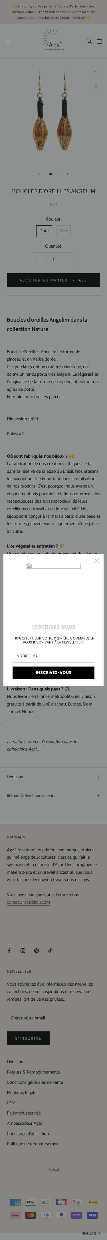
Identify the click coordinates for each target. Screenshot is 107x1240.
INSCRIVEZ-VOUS (53, 672)
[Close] (97, 560)
